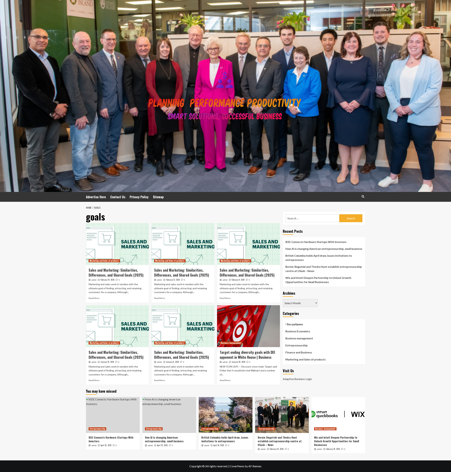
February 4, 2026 (238, 279)
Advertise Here (96, 197)
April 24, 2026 (218, 445)
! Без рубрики (294, 324)
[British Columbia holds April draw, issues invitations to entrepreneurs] (225, 415)
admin (94, 280)
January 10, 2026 (107, 361)
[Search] (363, 196)
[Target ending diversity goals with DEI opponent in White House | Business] (248, 326)
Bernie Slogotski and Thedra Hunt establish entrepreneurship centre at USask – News (323, 269)
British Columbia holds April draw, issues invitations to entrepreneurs (318, 257)
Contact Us (117, 197)
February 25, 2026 (277, 449)
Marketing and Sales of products (104, 260)
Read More (94, 298)
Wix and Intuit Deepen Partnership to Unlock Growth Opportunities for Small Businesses (318, 280)
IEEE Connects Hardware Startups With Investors (315, 241)
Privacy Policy (139, 197)
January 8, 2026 (172, 361)
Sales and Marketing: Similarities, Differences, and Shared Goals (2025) (116, 272)
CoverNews (237, 466)
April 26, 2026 (106, 445)
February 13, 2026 (173, 279)
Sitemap (158, 197)
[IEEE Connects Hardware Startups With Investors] (113, 415)
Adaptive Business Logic (297, 378)
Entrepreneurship (296, 345)
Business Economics (297, 331)
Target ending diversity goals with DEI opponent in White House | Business (247, 355)
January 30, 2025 (238, 361)
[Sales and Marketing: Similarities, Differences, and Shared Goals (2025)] (117, 244)
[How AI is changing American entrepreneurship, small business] (169, 415)
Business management (231, 342)
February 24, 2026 (333, 449)
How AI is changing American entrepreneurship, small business (323, 248)
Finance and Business (298, 352)
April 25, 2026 (162, 445)
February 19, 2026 (108, 279)
